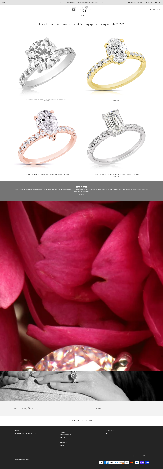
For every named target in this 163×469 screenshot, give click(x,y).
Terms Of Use (63, 442)
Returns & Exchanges (65, 434)
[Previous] (61, 2)
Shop (3, 2)
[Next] (102, 2)
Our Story (62, 432)
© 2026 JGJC (17, 459)
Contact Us (63, 440)
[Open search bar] (150, 9)
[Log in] (154, 9)
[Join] (147, 408)
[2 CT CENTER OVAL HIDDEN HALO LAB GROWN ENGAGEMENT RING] (116, 62)
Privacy (62, 445)
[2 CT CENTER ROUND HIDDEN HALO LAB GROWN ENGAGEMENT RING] (47, 62)
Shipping (62, 437)
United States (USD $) (134, 2)
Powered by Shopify (25, 459)
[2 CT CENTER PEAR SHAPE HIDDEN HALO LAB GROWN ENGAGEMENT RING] (47, 138)
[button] (85, 196)
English (148, 2)
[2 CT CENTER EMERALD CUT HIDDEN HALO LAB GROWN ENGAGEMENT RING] (116, 138)
